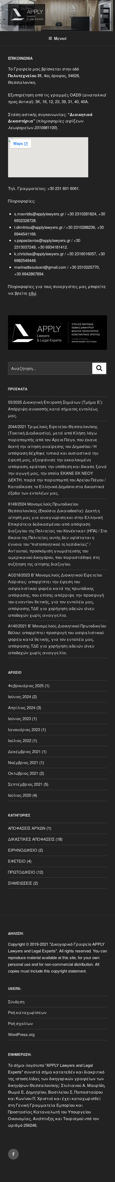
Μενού (60, 38)
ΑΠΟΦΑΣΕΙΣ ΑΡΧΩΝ (26, 828)
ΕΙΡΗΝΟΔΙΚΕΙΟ (22, 850)
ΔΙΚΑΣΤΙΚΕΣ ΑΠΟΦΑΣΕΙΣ (31, 839)
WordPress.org (21, 1034)
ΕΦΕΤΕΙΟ (17, 861)
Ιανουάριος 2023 (24, 729)
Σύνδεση (16, 1001)
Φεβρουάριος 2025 (26, 685)
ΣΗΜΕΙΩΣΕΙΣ (20, 883)
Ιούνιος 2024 (19, 696)
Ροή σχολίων (20, 1023)
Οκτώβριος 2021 (23, 773)
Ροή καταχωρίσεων (27, 1012)
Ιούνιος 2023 (19, 718)
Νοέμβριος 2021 (23, 762)
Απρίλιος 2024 (21, 707)
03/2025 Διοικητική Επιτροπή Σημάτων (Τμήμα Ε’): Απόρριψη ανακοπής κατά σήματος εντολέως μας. (55, 408)
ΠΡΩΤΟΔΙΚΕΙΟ (21, 872)
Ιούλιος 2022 (19, 740)
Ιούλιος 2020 (19, 795)
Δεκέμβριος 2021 (24, 751)
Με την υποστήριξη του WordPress (39, 1169)
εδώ (32, 293)
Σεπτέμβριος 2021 (25, 784)
